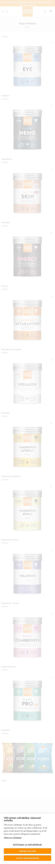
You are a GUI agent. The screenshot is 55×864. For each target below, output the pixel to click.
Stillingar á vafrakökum (27, 844)
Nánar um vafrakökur (13, 837)
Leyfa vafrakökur (27, 858)
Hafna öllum (27, 851)
